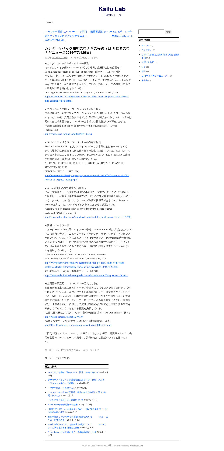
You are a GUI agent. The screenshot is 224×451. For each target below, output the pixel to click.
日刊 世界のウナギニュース (71, 349)
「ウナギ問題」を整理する (60, 387)
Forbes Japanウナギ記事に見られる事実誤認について (72, 432)
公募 (144, 66)
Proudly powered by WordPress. (94, 445)
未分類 (145, 80)
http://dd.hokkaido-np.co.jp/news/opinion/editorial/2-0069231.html (78, 325)
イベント (146, 45)
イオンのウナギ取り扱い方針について (65, 399)
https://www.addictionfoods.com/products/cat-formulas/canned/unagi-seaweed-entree (86, 275)
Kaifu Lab (112, 8)
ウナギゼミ (147, 50)
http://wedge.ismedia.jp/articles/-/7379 (64, 316)
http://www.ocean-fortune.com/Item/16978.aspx (68, 133)
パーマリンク (92, 349)
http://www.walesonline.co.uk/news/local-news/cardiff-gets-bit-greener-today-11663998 (88, 217)
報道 (144, 71)
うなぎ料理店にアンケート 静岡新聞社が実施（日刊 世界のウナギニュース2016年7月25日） (66, 36)
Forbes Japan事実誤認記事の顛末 (63, 404)
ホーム (50, 22)
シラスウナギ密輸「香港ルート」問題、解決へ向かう (73, 372)
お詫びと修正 (148, 62)
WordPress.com (136, 445)
